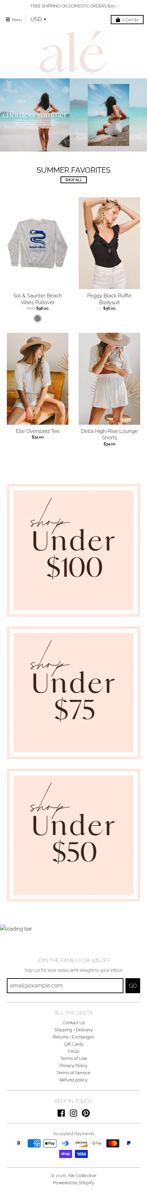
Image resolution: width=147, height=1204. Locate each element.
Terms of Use (73, 1058)
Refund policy (73, 1079)
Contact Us (74, 1022)
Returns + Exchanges (73, 1036)
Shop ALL (73, 180)
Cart (130, 19)
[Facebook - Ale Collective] (61, 1113)
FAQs (73, 1051)
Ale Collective (82, 1175)
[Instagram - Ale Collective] (73, 1113)
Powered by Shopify (73, 1182)
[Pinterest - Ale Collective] (86, 1113)
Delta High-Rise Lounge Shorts (109, 434)
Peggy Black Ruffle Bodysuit (109, 299)
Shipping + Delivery (73, 1029)
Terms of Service (73, 1072)
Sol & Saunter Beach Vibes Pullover (37, 299)
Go (133, 986)
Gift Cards (73, 1044)
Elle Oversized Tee (37, 431)
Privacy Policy (73, 1065)
